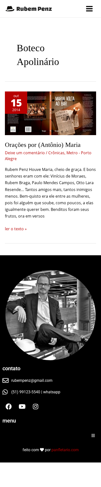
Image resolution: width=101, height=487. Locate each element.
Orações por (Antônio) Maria (43, 144)
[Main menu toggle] (89, 8)
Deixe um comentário (25, 152)
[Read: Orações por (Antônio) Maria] (50, 113)
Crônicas (56, 152)
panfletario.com (65, 450)
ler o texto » (16, 228)
